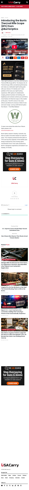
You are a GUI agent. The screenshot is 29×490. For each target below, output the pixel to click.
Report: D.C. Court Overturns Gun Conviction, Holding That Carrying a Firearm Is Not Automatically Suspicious (13, 311)
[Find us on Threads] (20, 486)
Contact (23, 478)
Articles (6, 17)
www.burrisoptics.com (7, 130)
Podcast (24, 475)
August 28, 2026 (5, 315)
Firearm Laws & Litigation (8, 259)
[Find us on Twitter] (10, 486)
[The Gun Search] (14, 161)
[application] (14, 116)
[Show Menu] (2, 2)
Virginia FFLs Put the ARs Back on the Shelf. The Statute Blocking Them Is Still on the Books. (14, 289)
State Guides (4, 475)
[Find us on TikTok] (15, 486)
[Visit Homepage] (14, 2)
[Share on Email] (26, 58)
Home (2, 17)
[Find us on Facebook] (4, 486)
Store (2, 478)
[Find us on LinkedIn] (12, 486)
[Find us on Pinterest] (18, 486)
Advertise (17, 478)
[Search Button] (27, 2)
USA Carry (8, 32)
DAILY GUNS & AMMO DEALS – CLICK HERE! (12, 6)
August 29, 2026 (5, 270)
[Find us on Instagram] (7, 486)
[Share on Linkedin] (19, 58)
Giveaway (11, 478)
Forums (19, 475)
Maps (9, 475)
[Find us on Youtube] (2, 486)
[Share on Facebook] (7, 58)
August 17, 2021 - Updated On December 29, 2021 (14, 35)
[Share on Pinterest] (22, 58)
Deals (6, 478)
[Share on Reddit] (15, 58)
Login (26, 205)
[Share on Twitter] (11, 58)
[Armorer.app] (12, 70)
